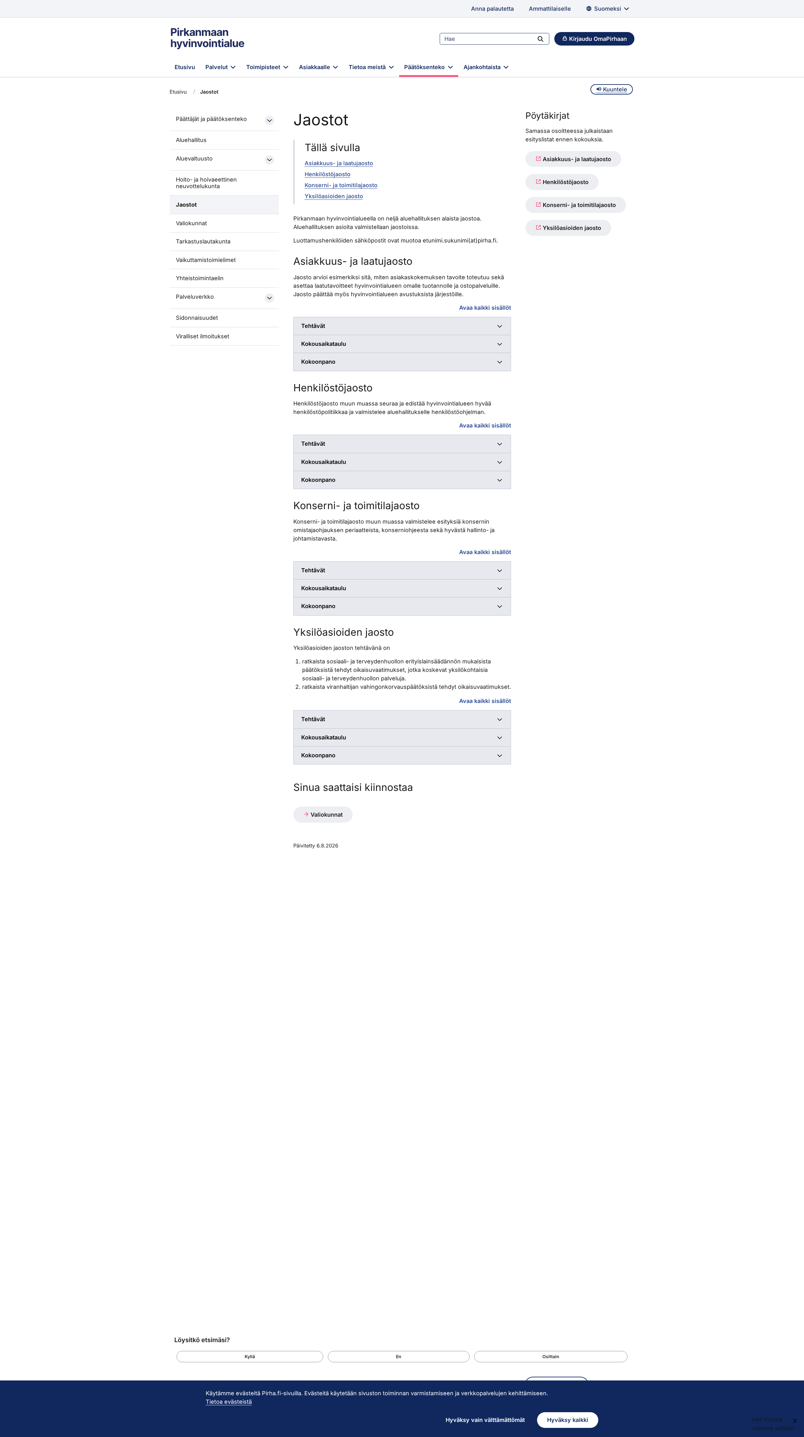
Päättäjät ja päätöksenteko (211, 119)
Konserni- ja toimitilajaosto (341, 185)
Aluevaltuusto (194, 158)
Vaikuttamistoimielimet (206, 260)
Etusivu (185, 67)
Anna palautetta (492, 8)
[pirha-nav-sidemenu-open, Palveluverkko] (269, 298)
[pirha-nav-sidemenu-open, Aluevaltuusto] (269, 160)
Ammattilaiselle (550, 8)
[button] (250, 1356)
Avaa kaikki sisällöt (485, 307)
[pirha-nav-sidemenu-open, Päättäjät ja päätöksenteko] (269, 120)
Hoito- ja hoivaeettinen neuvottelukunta (206, 183)
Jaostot (186, 204)
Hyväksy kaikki (567, 1420)
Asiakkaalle (315, 67)
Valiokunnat (191, 223)
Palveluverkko (195, 296)
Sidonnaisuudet (197, 317)
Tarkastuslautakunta (203, 241)
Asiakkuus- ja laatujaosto (339, 163)
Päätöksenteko (425, 67)
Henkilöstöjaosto (327, 174)
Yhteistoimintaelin (200, 278)
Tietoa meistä (368, 67)
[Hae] (540, 38)
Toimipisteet (264, 67)
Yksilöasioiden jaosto (334, 196)
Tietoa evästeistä (229, 1401)
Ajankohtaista (483, 67)
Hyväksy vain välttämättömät (485, 1420)
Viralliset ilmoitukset (202, 336)
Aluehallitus (191, 140)
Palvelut (217, 67)
